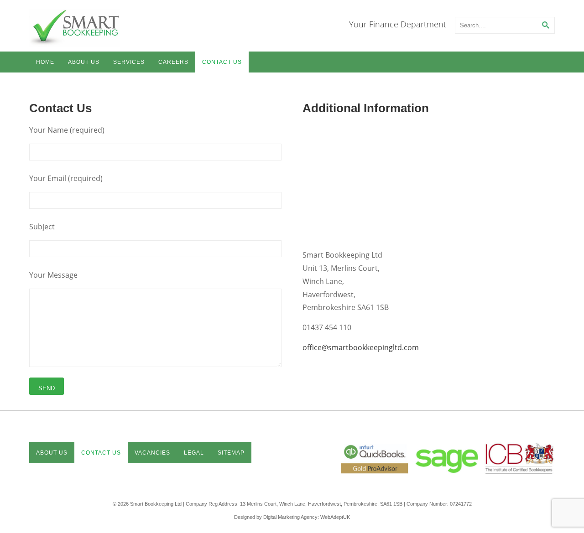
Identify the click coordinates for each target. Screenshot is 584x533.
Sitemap (231, 453)
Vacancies (152, 453)
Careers (173, 62)
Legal (194, 453)
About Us (83, 62)
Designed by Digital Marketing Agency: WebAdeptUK (292, 517)
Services (129, 62)
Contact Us (222, 62)
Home (45, 62)
